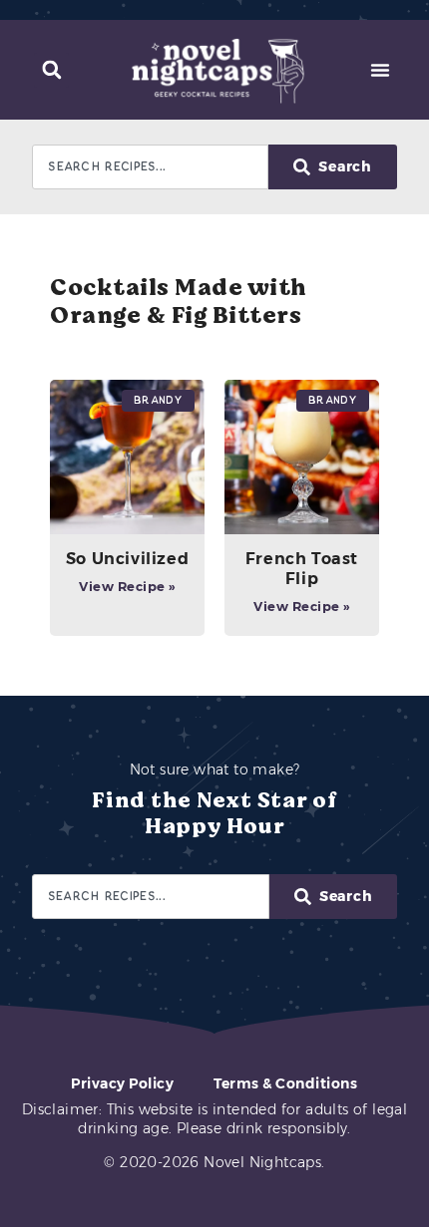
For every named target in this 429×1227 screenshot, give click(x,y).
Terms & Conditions (285, 1083)
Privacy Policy (122, 1083)
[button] (51, 70)
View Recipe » (127, 586)
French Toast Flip (301, 568)
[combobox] (150, 167)
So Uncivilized (127, 558)
